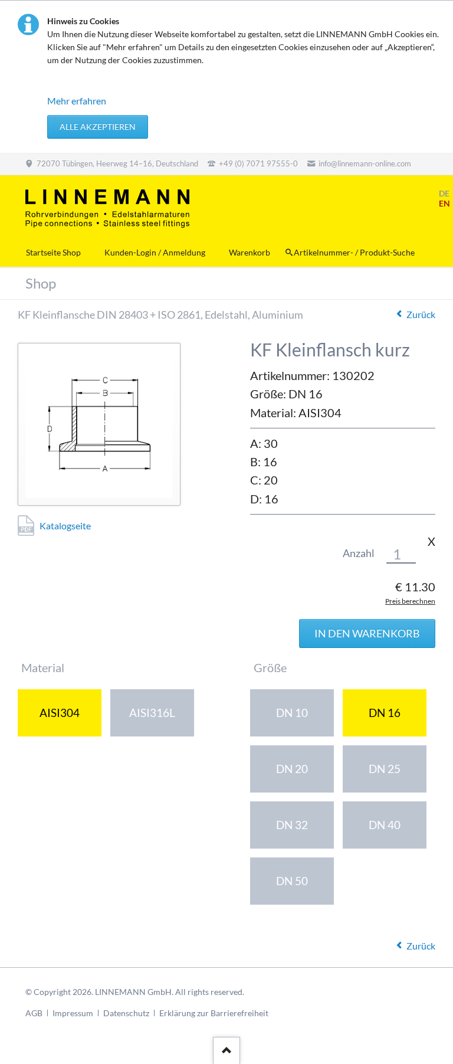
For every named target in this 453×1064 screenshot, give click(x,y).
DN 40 (385, 824)
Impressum (72, 1013)
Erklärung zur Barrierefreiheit (213, 1013)
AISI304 (60, 712)
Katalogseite (65, 525)
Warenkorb (249, 252)
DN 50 (292, 881)
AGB (33, 1013)
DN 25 (385, 768)
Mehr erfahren (76, 100)
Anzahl (359, 553)
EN (444, 203)
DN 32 (292, 824)
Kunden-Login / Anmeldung (154, 252)
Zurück (420, 314)
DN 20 (292, 768)
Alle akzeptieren (98, 127)
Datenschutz (126, 1013)
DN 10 (292, 712)
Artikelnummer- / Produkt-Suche (354, 252)
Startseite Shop (53, 252)
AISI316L (152, 712)
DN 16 (385, 712)
